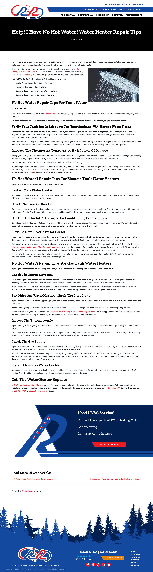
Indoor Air (102, 14)
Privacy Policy (32, 569)
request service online (38, 390)
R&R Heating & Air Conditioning (28, 385)
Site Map (41, 569)
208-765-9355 (134, 4)
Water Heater (27, 490)
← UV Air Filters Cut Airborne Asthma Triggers (32, 478)
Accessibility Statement (55, 569)
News (133, 562)
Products (135, 557)
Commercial (85, 14)
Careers (134, 565)
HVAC (132, 551)
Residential (68, 14)
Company (117, 14)
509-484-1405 (114, 4)
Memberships (134, 14)
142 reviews (87, 558)
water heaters (51, 113)
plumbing (29, 172)
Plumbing (135, 554)
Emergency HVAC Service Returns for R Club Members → (115, 478)
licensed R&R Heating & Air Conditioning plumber (73, 311)
